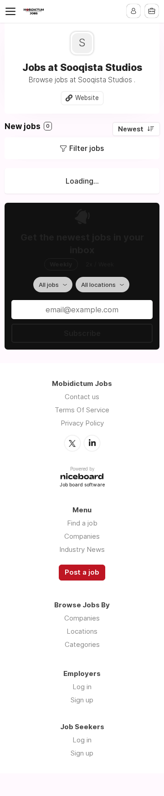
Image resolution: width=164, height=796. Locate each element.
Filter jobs (86, 148)
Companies (82, 536)
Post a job (82, 572)
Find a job (82, 523)
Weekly (61, 264)
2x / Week (100, 264)
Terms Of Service (82, 410)
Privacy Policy (82, 423)
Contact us (82, 396)
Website (87, 97)
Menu (12, 11)
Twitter (72, 443)
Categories (82, 644)
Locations (82, 631)
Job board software (82, 485)
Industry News (82, 549)
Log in (82, 686)
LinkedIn (92, 443)
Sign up (82, 700)
